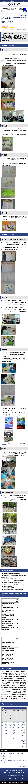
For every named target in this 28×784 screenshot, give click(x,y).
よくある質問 (14, 737)
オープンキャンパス (9, 727)
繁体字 (13, 1)
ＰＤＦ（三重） (4, 445)
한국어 (18, 1)
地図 (22, 775)
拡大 (12, 8)
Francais (23, 1)
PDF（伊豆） (8, 443)
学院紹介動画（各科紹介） (23, 729)
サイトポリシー (5, 782)
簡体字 (9, 1)
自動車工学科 (6, 724)
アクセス (23, 722)
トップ (2, 724)
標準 (9, 8)
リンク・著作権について (14, 782)
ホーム (2, 17)
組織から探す (9, 17)
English (5, 1)
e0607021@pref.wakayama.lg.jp (15, 779)
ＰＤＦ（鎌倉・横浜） (22, 443)
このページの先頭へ (23, 766)
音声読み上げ (24, 15)
